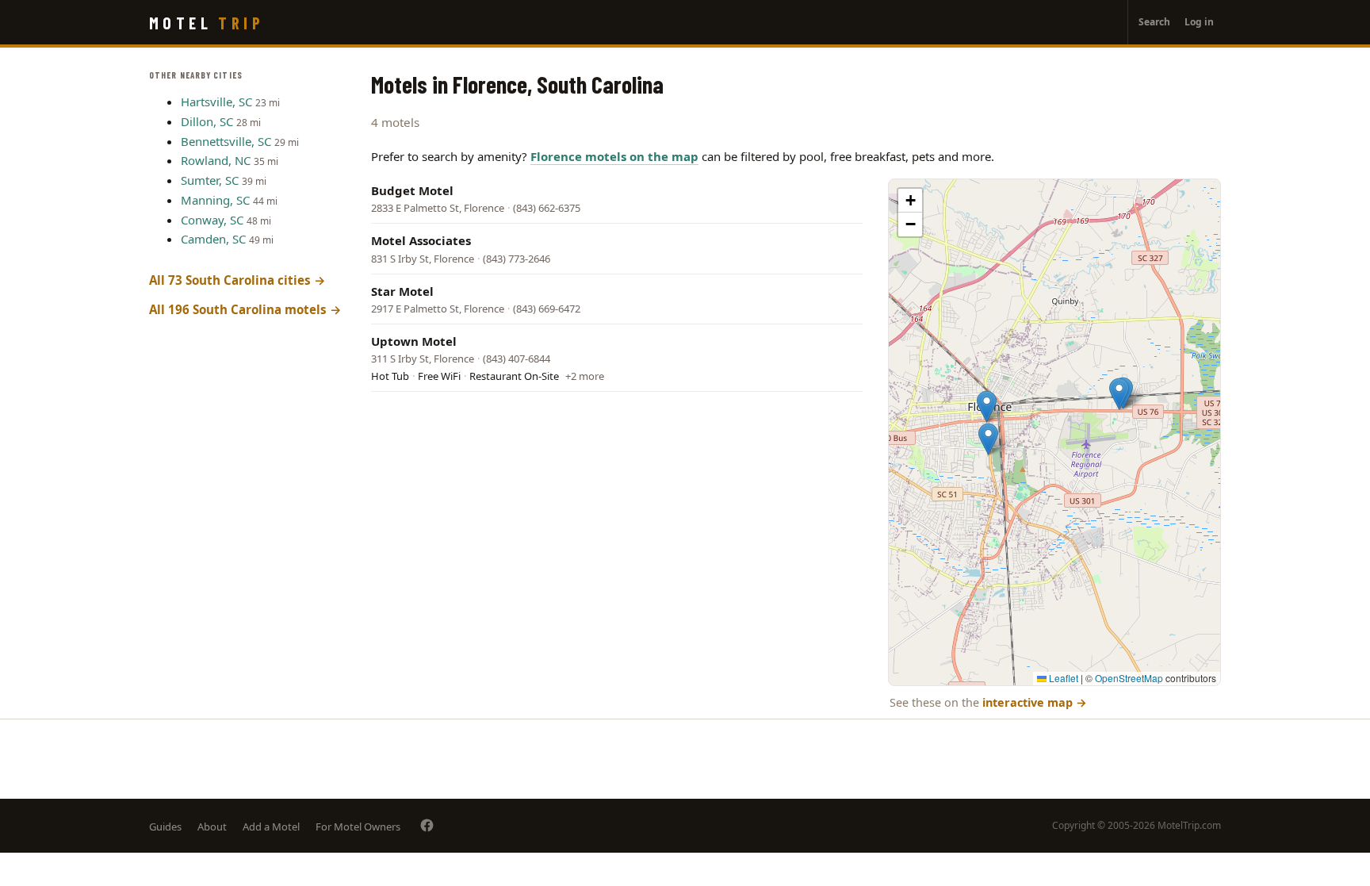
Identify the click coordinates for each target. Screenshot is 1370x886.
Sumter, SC (210, 180)
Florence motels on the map (614, 156)
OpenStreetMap (1129, 678)
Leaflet (1062, 678)
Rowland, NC (216, 160)
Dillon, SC (207, 121)
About (212, 826)
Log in (1199, 22)
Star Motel (402, 291)
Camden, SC (213, 239)
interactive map (1034, 702)
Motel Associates (421, 240)
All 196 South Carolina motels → (245, 309)
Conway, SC (212, 220)
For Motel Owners (358, 826)
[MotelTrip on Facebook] (427, 825)
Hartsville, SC (216, 101)
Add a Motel (271, 826)
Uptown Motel (414, 341)
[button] (1119, 394)
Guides (165, 826)
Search (1154, 22)
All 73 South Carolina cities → (237, 280)
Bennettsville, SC (226, 141)
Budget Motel (412, 190)
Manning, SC (215, 200)
